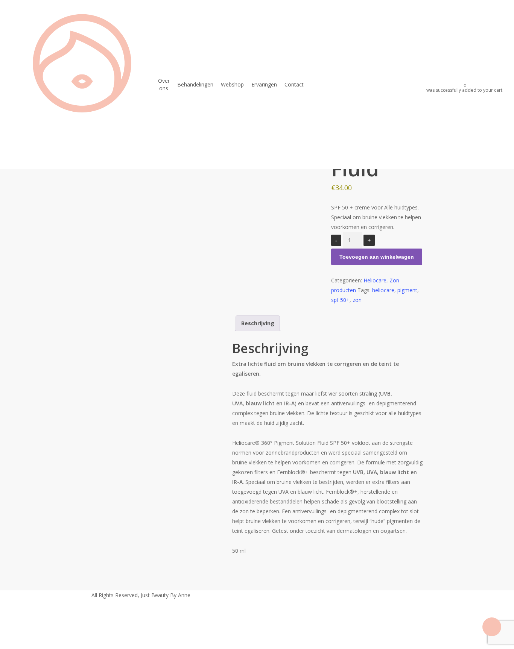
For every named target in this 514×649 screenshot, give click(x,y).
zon (357, 299)
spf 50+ (340, 299)
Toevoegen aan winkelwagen (376, 257)
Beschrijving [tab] (257, 323)
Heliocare (374, 280)
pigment (407, 290)
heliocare (383, 290)
